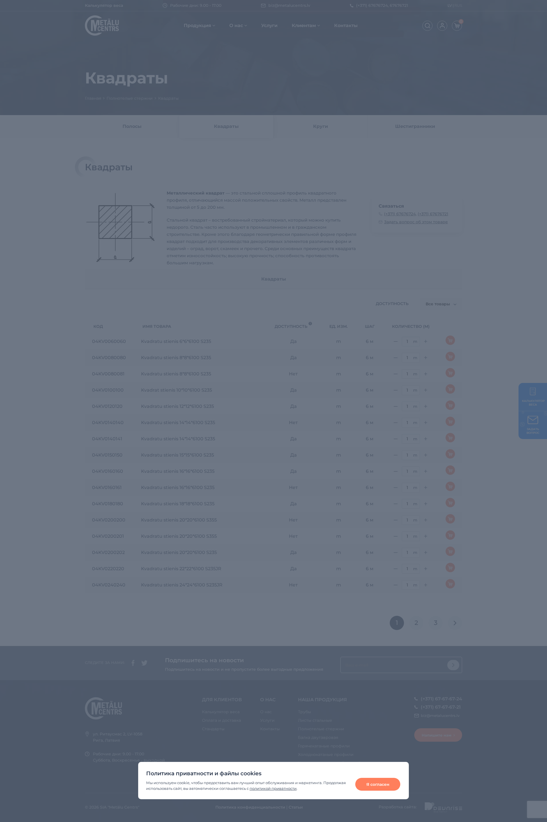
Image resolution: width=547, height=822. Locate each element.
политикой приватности (273, 788)
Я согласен (377, 784)
